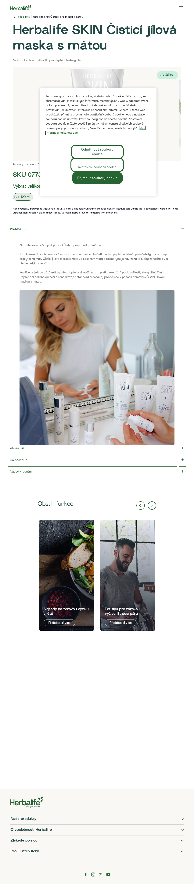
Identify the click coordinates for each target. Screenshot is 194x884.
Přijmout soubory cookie (97, 178)
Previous (140, 505)
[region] (98, 142)
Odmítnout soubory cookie (97, 152)
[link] (181, 7)
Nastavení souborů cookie (97, 167)
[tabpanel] (67, 575)
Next (151, 505)
